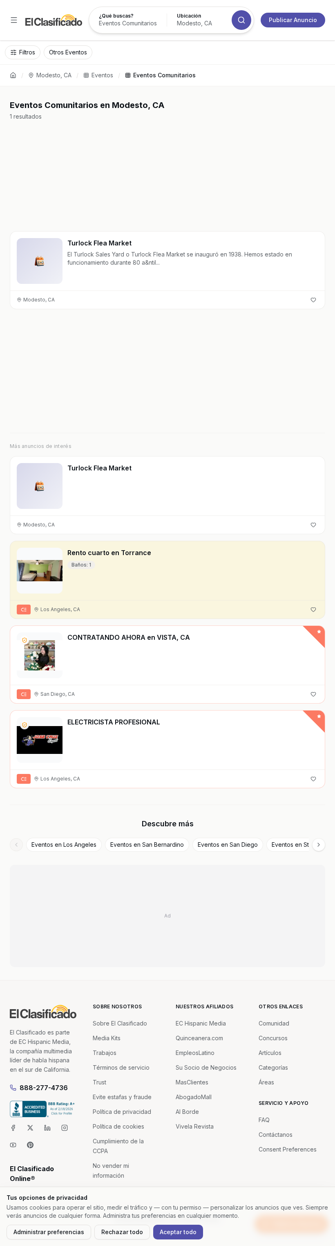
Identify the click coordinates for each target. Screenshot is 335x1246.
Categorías (273, 1067)
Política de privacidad (122, 1111)
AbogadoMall (194, 1096)
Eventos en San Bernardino (147, 844)
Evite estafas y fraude (122, 1096)
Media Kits (107, 1038)
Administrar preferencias (48, 1231)
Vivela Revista (195, 1126)
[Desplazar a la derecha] (318, 844)
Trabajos (104, 1052)
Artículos (270, 1052)
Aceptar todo (178, 1231)
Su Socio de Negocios (206, 1067)
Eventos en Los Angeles (63, 844)
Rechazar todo (122, 1231)
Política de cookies (118, 1126)
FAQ (264, 1119)
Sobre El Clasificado (120, 1023)
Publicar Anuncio (293, 19)
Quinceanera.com (199, 1038)
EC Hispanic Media (201, 1023)
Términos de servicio (121, 1067)
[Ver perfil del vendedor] (24, 640)
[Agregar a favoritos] (313, 300)
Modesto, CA (53, 75)
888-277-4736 (44, 1088)
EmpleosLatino (195, 1052)
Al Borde (187, 1111)
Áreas (266, 1082)
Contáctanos (276, 1134)
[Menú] (14, 20)
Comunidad (274, 1023)
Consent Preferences (288, 1149)
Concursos (273, 1038)
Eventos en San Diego (228, 844)
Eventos (102, 75)
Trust (99, 1082)
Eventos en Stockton (300, 844)
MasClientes (192, 1082)
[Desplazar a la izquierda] (16, 844)
